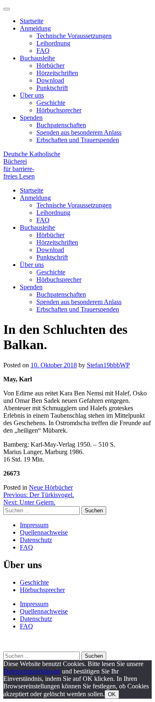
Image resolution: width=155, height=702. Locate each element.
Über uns (32, 95)
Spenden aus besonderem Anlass (79, 132)
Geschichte (50, 102)
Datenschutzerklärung (31, 671)
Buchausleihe (37, 58)
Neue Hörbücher (51, 487)
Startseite (31, 20)
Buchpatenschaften (61, 125)
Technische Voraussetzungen (74, 35)
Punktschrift (52, 87)
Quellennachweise (44, 532)
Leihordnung (53, 43)
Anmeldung (35, 28)
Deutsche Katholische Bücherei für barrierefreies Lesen (31, 165)
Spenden (31, 117)
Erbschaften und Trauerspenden (77, 139)
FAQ (43, 50)
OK (112, 694)
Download (50, 80)
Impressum (34, 524)
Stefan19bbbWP (108, 365)
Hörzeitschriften (57, 72)
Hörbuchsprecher (58, 110)
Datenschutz (36, 539)
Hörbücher (50, 65)
